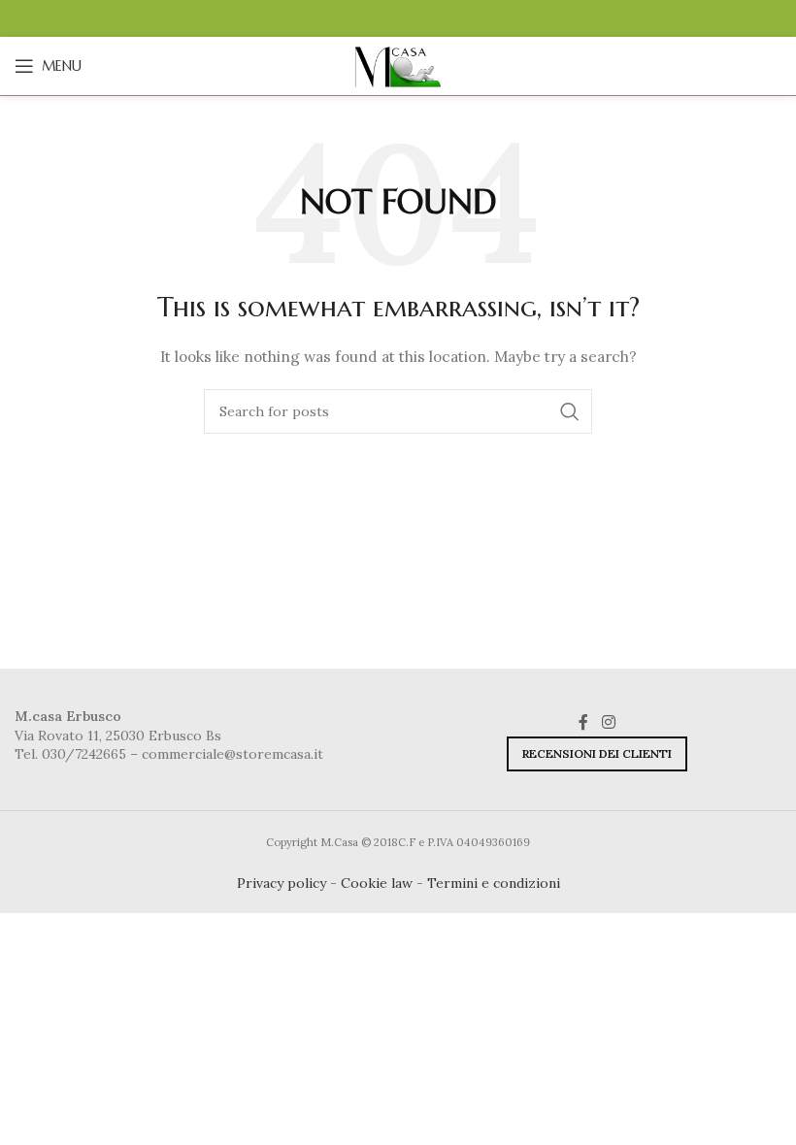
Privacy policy (281, 883)
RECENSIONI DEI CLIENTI (597, 753)
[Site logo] (397, 65)
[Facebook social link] (584, 721)
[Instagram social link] (608, 721)
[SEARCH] (569, 411)
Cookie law (377, 883)
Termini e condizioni (493, 883)
